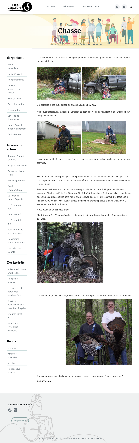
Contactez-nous (91, 6)
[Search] (131, 7)
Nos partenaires (16, 79)
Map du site (20, 420)
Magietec (98, 438)
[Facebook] (117, 6)
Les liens (12, 348)
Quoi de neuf (14, 214)
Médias (11, 363)
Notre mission (15, 74)
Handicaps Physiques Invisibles (13, 327)
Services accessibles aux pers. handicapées (17, 305)
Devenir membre (16, 104)
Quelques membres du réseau (14, 89)
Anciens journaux (16, 180)
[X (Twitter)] (124, 6)
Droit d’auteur (15, 134)
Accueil (51, 6)
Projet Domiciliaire (17, 165)
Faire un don (69, 6)
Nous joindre (14, 98)
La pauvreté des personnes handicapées (16, 292)
